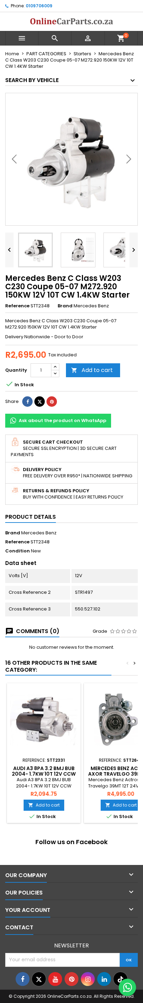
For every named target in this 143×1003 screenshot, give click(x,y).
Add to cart (92, 370)
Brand (65, 306)
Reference (17, 306)
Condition (17, 551)
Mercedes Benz (39, 532)
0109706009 (39, 6)
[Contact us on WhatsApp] (127, 987)
